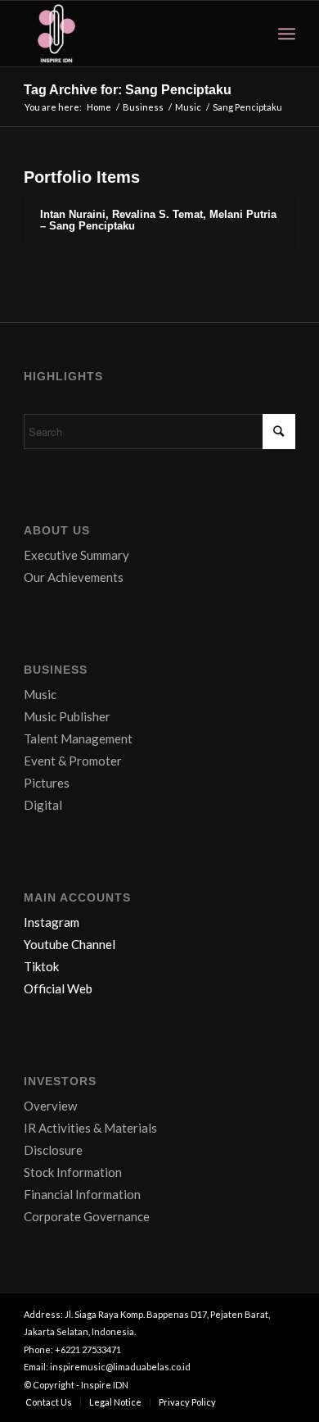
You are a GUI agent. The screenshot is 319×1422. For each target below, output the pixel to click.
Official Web (58, 988)
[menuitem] (286, 33)
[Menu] (286, 33)
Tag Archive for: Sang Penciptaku (127, 90)
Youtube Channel (69, 944)
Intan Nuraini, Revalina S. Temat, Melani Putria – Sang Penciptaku (158, 220)
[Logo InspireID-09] (132, 33)
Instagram (51, 922)
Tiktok (41, 966)
